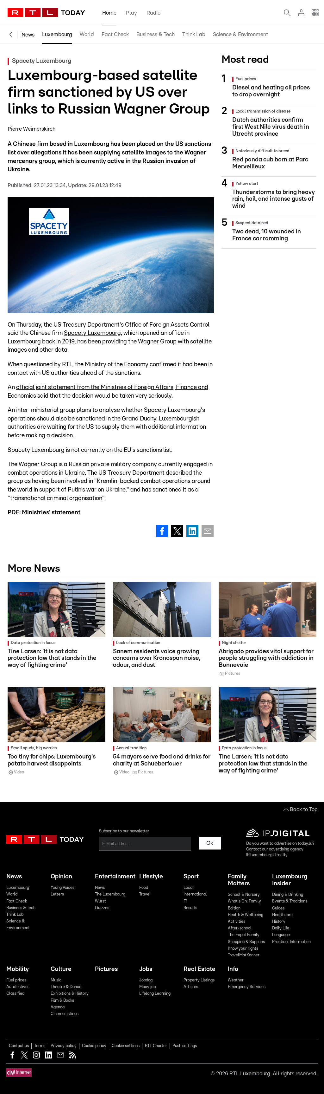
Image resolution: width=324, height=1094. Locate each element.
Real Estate (199, 969)
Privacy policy (64, 1046)
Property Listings (199, 980)
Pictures (106, 969)
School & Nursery (244, 895)
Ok (209, 843)
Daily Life (280, 928)
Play (131, 13)
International (195, 894)
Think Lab (193, 34)
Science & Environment (240, 34)
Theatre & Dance (66, 987)
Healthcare (282, 915)
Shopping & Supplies (246, 942)
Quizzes (102, 908)
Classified (15, 994)
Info (233, 969)
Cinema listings (64, 1014)
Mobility (17, 969)
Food (143, 888)
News (28, 34)
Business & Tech (155, 34)
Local (189, 888)
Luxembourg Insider (289, 880)
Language (281, 935)
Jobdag (146, 980)
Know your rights (243, 949)
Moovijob (147, 987)
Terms (39, 1046)
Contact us (19, 1046)
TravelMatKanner (243, 955)
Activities (236, 922)
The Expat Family (243, 935)
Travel (145, 894)
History (278, 922)
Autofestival (17, 987)
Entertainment (114, 877)
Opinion (61, 877)
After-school (240, 928)
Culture (61, 969)
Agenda (58, 1007)
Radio (153, 13)
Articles (191, 987)
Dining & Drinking (287, 895)
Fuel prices (16, 980)
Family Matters (239, 880)
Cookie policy (94, 1046)
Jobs (145, 969)
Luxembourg (57, 34)
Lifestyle (151, 877)
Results (190, 908)
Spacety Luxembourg (92, 333)
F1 (185, 901)
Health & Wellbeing (245, 915)
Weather (236, 980)
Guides (278, 908)
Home (109, 13)
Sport (191, 877)
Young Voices (62, 888)
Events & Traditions (289, 901)
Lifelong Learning (155, 994)
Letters (57, 894)
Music (56, 980)
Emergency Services (246, 987)
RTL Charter (156, 1046)
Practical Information (291, 942)
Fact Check (115, 34)
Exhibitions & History (70, 994)
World (87, 34)
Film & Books (62, 1001)
